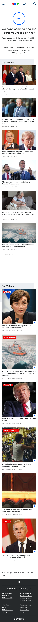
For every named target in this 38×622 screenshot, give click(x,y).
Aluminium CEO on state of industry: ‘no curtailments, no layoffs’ (17, 511)
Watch (23, 47)
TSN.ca (4, 612)
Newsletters (30, 572)
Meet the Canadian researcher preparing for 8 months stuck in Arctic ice (18, 246)
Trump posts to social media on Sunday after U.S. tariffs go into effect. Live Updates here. (19, 89)
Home (6, 47)
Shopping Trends (25, 50)
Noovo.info (23, 607)
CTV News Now (17, 53)
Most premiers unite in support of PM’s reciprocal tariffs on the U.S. (17, 327)
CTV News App (7, 572)
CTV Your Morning (13, 50)
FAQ (23, 572)
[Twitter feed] (19, 582)
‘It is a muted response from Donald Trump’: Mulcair (19, 420)
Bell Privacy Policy (26, 596)
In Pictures (30, 47)
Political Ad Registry (26, 600)
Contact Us (17, 572)
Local (11, 47)
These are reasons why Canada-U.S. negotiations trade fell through (16, 556)
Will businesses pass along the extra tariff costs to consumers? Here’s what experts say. (18, 121)
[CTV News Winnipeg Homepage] (19, 4)
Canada (17, 47)
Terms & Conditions (26, 598)
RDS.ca (22, 612)
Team (4, 575)
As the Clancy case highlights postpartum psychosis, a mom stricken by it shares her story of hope (18, 214)
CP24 (4, 607)
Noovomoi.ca (24, 610)
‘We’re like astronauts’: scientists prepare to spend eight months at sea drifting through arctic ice (19, 373)
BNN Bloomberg (7, 610)
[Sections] (3, 4)
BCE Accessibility (7, 598)
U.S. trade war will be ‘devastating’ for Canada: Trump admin (16, 183)
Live (25, 53)
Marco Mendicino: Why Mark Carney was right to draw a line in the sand (17, 153)
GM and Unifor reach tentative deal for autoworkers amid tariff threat (17, 465)
